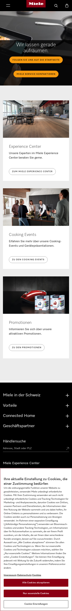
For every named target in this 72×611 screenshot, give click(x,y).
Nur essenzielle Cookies (36, 593)
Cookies (36, 575)
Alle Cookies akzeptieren (35, 582)
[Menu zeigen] (8, 6)
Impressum (10, 575)
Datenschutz (24, 575)
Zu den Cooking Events (28, 260)
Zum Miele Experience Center (32, 171)
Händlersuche (14, 441)
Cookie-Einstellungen (36, 604)
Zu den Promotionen (26, 347)
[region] (36, 539)
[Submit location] (67, 449)
